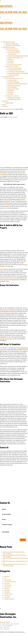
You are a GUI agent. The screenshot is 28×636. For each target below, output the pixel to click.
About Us (5, 101)
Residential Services (8, 77)
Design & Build (12, 80)
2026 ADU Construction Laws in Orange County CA (15, 561)
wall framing (8, 204)
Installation (7, 592)
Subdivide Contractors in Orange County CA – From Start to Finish (15, 565)
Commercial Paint (13, 75)
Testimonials (9, 103)
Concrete (6, 583)
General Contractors (11, 43)
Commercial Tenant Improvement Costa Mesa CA (15, 558)
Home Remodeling (13, 82)
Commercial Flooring (9, 581)
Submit (23, 540)
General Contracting (9, 42)
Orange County (12, 117)
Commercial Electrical (14, 70)
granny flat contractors (9, 310)
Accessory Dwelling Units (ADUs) (17, 83)
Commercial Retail (13, 50)
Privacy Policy (3, 635)
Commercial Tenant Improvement (14, 53)
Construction (7, 585)
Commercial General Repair (16, 71)
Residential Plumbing (14, 97)
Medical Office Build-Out (15, 57)
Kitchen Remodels (13, 89)
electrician (7, 590)
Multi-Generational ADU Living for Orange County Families (14, 552)
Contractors (7, 587)
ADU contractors (13, 409)
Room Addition (12, 87)
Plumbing (11, 61)
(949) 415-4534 (4, 622)
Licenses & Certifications (12, 45)
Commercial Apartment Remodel (18, 56)
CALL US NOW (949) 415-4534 (13, 12)
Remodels (7, 597)
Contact (5, 106)
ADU (5, 578)
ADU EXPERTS (6, 6)
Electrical (10, 63)
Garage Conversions (14, 85)
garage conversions (6, 339)
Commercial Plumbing (14, 68)
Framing (10, 59)
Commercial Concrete (14, 64)
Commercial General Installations (18, 73)
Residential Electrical (14, 99)
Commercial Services (9, 47)
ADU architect (22, 198)
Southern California (9, 599)
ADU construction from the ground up (13, 278)
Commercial (7, 580)
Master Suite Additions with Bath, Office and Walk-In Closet (14, 555)
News (4, 104)
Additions (6, 576)
